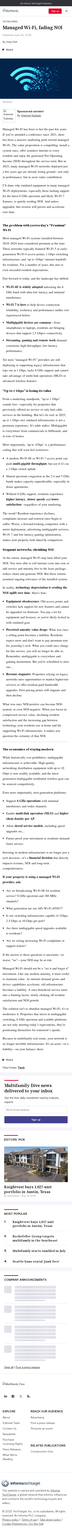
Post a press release (28, 1367)
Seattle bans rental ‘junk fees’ (36, 1261)
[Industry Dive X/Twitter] (20, 1396)
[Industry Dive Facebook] (13, 1396)
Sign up (55, 11)
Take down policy (50, 1519)
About (6, 1417)
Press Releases (12, 1449)
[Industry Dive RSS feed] (28, 1396)
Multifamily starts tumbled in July (39, 1251)
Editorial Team (11, 1423)
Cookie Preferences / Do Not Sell (22, 1524)
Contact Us (9, 1428)
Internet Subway (31, 115)
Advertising (37, 1417)
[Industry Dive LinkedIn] (5, 1396)
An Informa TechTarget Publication (36, 3)
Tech (21, 1067)
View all (8, 1367)
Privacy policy (10, 1519)
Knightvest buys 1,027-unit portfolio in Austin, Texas (28, 1189)
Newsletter (9, 1434)
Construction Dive (42, 1451)
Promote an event (42, 1428)
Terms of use (29, 1519)
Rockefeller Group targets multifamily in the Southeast (35, 1238)
